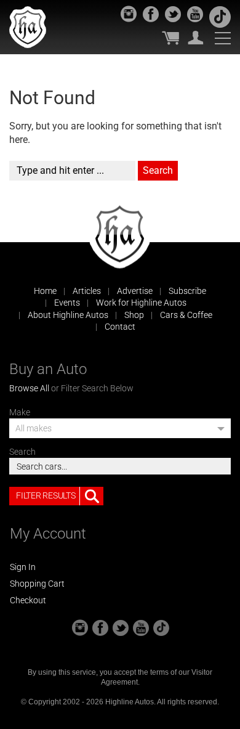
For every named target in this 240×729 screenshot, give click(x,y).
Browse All (29, 388)
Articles (87, 291)
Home (45, 291)
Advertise (135, 291)
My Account (195, 37)
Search (22, 452)
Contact (120, 327)
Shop (134, 315)
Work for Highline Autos (141, 302)
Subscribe (187, 291)
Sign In (23, 567)
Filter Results (45, 495)
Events (67, 302)
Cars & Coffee (186, 315)
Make (19, 412)
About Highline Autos (68, 315)
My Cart (170, 37)
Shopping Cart (37, 583)
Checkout (28, 600)
